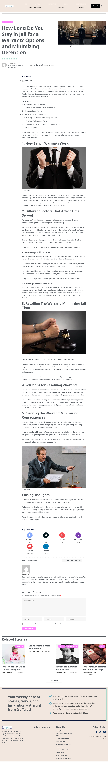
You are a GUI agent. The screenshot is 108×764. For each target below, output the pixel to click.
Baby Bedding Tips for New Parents (39, 647)
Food (102, 646)
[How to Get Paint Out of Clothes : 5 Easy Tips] (13, 654)
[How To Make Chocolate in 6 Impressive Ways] (94, 654)
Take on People (72, 646)
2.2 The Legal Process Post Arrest (34, 114)
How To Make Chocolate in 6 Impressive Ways (94, 668)
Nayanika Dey (61, 672)
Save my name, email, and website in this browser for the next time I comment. (46, 624)
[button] (42, 65)
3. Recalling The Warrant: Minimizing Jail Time (40, 118)
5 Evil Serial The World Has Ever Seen (66, 668)
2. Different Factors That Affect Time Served (39, 108)
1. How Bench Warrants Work (34, 104)
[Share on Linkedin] (37, 65)
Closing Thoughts (30, 128)
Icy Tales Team (34, 651)
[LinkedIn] (46, 549)
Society (61, 646)
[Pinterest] (62, 537)
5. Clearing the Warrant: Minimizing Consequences (42, 124)
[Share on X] (34, 65)
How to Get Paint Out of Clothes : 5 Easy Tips (13, 668)
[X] (46, 537)
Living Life (7, 22)
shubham (13, 63)
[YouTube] (104, 732)
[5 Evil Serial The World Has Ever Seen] (67, 654)
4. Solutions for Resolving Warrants (36, 121)
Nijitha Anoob (7, 672)
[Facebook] (30, 537)
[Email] (76, 560)
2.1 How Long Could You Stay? (32, 111)
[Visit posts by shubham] (26, 569)
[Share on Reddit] (39, 65)
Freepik (28, 190)
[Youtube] (30, 549)
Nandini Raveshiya (90, 672)
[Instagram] (78, 537)
